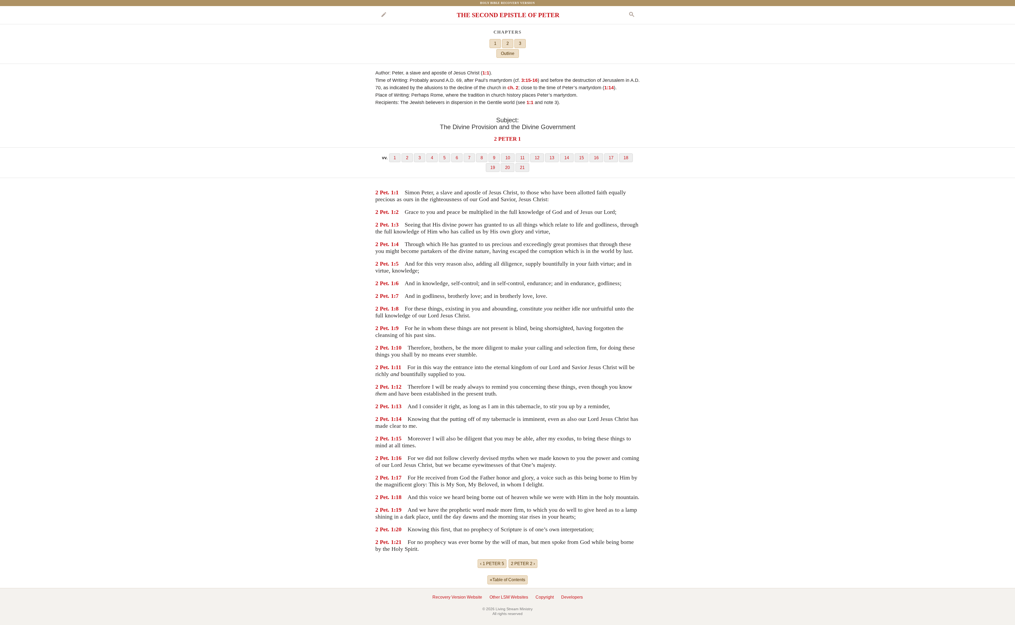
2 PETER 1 (507, 139)
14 (566, 158)
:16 (398, 458)
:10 (398, 347)
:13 (398, 406)
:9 (396, 328)
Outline (507, 53)
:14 (398, 419)
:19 (398, 509)
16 (596, 158)
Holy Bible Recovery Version (507, 2)
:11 (397, 367)
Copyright (545, 597)
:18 (398, 497)
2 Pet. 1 (384, 192)
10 (507, 158)
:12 (398, 386)
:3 (396, 224)
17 (611, 158)
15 (581, 158)
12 (537, 158)
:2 (396, 212)
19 (492, 167)
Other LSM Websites (509, 597)
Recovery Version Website (457, 597)
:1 (396, 192)
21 (522, 167)
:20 (398, 529)
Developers (572, 597)
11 (522, 158)
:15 (398, 438)
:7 (396, 296)
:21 (398, 542)
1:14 (609, 87)
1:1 (485, 73)
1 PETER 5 (492, 563)
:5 (396, 263)
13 (552, 158)
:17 (398, 477)
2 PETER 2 (523, 563)
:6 (396, 283)
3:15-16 (529, 80)
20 (507, 167)
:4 (396, 244)
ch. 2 (513, 87)
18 (626, 158)
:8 (396, 308)
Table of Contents (507, 579)
